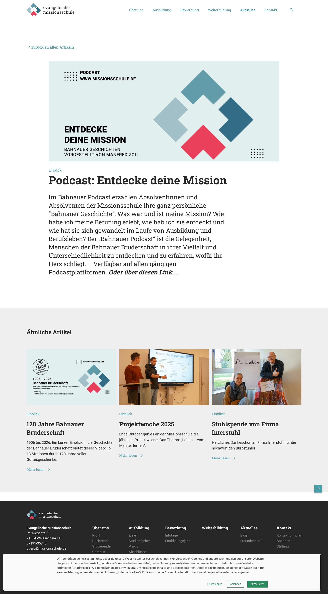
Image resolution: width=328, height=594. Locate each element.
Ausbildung (162, 10)
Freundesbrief (250, 541)
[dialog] (162, 572)
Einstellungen (214, 584)
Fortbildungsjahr (177, 541)
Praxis (133, 546)
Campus (98, 552)
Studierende (101, 546)
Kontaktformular (289, 535)
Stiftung (283, 546)
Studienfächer (139, 541)
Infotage (171, 535)
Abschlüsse (137, 552)
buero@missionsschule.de (46, 548)
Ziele (132, 535)
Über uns (136, 10)
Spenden (283, 541)
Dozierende (101, 541)
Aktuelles (247, 10)
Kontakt (270, 10)
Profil (96, 535)
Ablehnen (235, 584)
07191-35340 (37, 543)
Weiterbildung (219, 10)
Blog (243, 535)
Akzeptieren (257, 584)
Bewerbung (189, 10)
